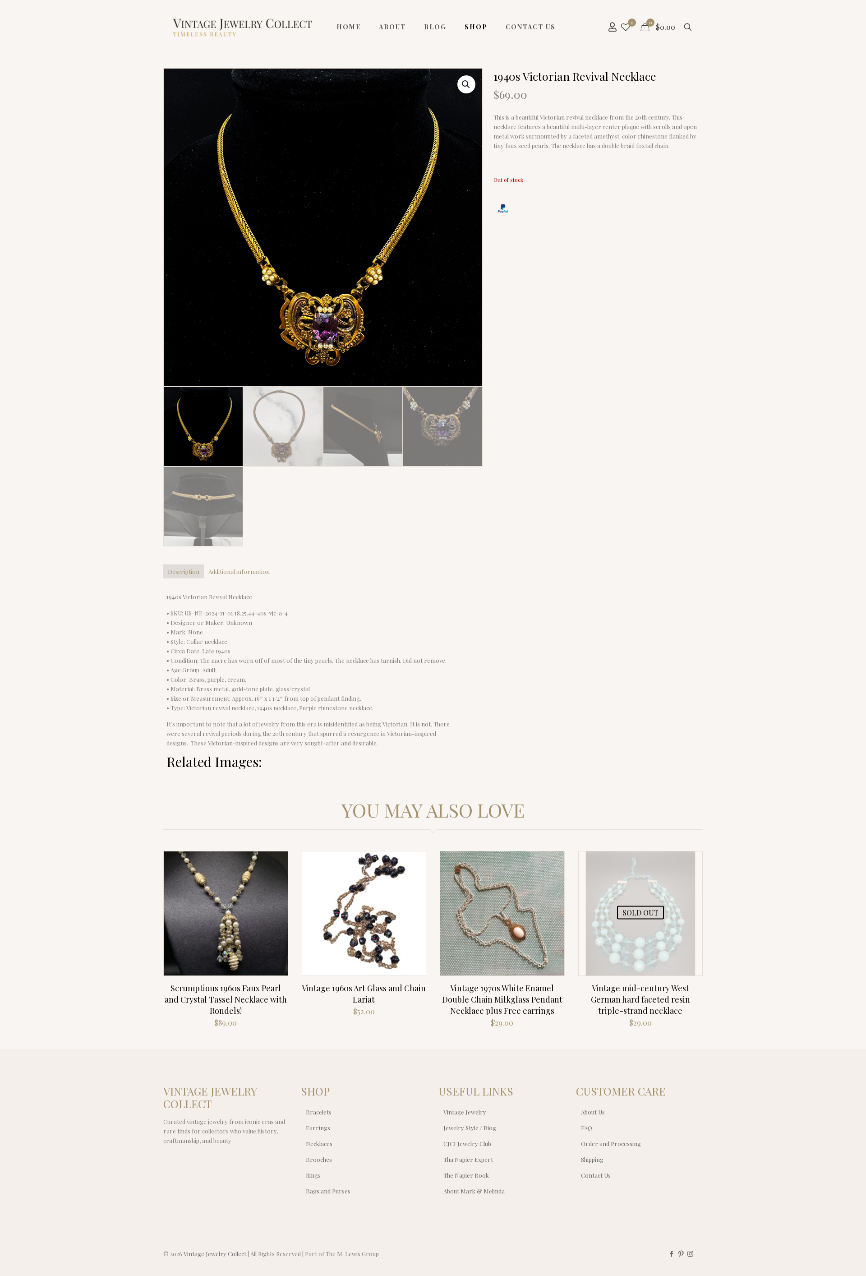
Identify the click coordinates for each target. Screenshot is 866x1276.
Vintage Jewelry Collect (215, 1254)
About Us (593, 1112)
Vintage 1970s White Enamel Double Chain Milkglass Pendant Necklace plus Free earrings (502, 999)
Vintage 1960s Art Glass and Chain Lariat (364, 994)
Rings (313, 1175)
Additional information (239, 571)
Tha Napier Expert (468, 1159)
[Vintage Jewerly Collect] (243, 27)
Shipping (592, 1159)
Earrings (318, 1128)
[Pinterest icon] (680, 1253)
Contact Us (596, 1175)
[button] (466, 84)
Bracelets (319, 1112)
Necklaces (319, 1143)
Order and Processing (611, 1143)
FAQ (586, 1128)
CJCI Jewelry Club (467, 1143)
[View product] (275, 883)
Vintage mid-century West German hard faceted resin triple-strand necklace (640, 999)
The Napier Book (466, 1175)
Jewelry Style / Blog (469, 1128)
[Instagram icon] (690, 1253)
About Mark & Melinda (474, 1191)
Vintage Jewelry (464, 1112)
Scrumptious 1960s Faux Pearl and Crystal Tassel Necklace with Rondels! (226, 999)
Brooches (319, 1159)
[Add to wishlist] (275, 903)
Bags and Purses (328, 1191)
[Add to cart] (275, 864)
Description (183, 571)
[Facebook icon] (671, 1253)
